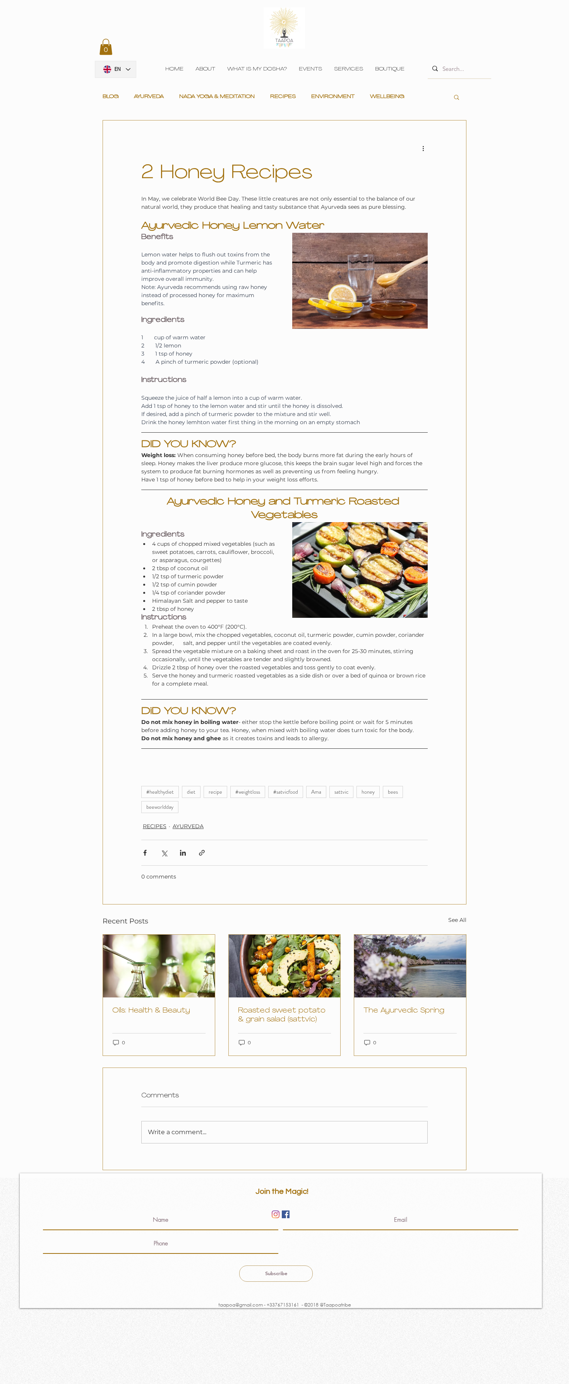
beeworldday (159, 807)
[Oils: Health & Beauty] (159, 966)
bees (393, 792)
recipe (215, 792)
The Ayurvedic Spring (403, 1010)
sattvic (341, 792)
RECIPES (283, 97)
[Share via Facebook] (145, 852)
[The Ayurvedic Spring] (410, 966)
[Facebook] (286, 1214)
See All (457, 919)
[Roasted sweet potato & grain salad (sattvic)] (285, 966)
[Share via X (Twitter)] (164, 852)
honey (368, 792)
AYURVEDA (149, 97)
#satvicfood (285, 792)
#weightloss (247, 792)
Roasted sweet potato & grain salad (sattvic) (282, 1015)
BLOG (110, 97)
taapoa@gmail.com (240, 1304)
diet (191, 792)
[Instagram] (275, 1214)
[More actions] (423, 148)
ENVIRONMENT (333, 97)
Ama (316, 792)
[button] (106, 47)
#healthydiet (160, 792)
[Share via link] (202, 852)
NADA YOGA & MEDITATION (217, 97)
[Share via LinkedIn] (183, 852)
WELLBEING (387, 97)
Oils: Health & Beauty (151, 1010)
